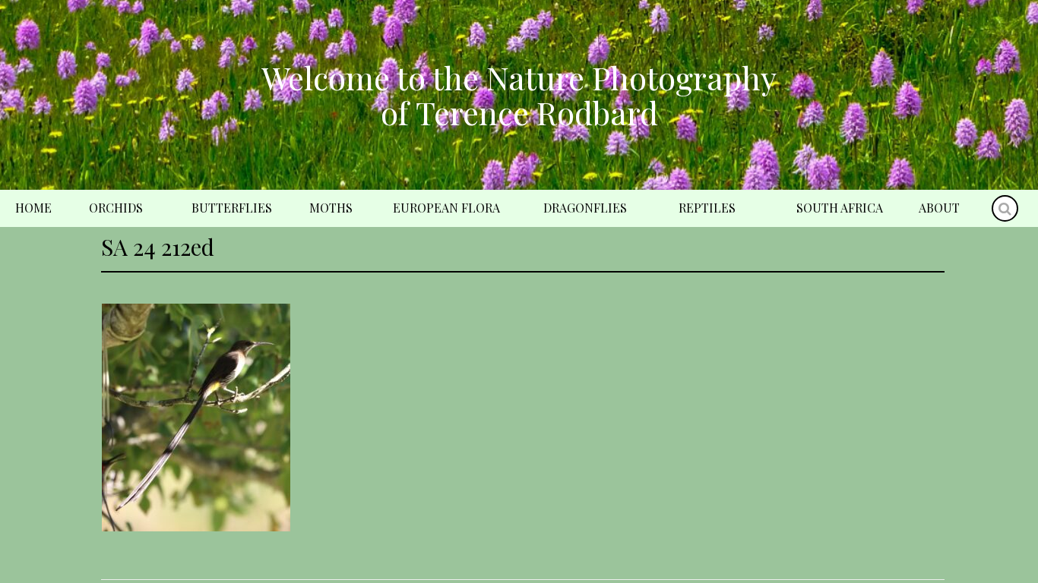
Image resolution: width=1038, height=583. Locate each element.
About (939, 208)
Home (33, 208)
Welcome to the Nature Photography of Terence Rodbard (519, 95)
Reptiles (707, 208)
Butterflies (231, 208)
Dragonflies (585, 208)
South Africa (839, 208)
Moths (331, 208)
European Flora (446, 208)
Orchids (116, 208)
